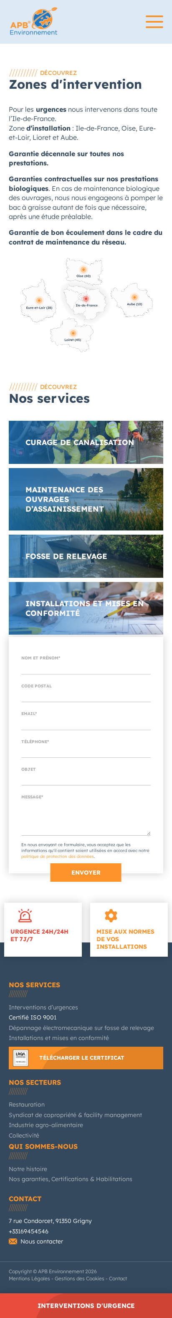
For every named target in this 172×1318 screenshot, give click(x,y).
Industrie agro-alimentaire (46, 1125)
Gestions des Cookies (79, 1278)
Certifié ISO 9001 (32, 1017)
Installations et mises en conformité (59, 1038)
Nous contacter (41, 1241)
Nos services (34, 985)
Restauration (27, 1104)
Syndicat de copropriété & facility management (75, 1115)
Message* (32, 797)
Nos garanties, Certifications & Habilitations (70, 1179)
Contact (25, 1198)
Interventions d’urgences (43, 1007)
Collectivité (24, 1135)
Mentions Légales (29, 1278)
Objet (28, 769)
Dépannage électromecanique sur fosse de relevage (81, 1028)
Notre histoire (28, 1169)
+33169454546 (28, 1231)
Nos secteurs (35, 1082)
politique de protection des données (57, 856)
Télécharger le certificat (81, 1057)
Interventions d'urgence (86, 1306)
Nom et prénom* (40, 658)
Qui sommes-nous (43, 1146)
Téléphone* (35, 741)
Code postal (36, 686)
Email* (29, 713)
